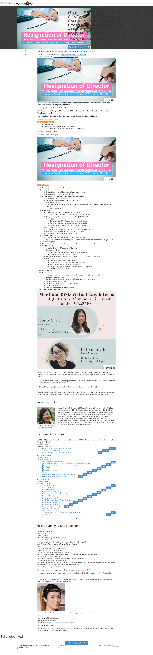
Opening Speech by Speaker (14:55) (56, 494)
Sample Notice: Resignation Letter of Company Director (61, 466)
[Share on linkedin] (25, 55)
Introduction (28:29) (50, 485)
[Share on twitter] (25, 53)
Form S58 (46, 468)
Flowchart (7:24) (49, 490)
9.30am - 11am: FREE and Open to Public (57, 448)
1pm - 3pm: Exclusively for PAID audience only (58, 452)
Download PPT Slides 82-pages (53, 462)
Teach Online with (104, 646)
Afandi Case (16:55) (50, 502)
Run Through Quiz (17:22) (52, 492)
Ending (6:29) (48, 514)
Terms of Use (62, 646)
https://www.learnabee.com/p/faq (66, 57)
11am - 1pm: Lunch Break (51, 450)
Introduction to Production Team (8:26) (56, 496)
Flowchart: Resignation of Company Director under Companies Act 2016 (67, 464)
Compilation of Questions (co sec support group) (59, 474)
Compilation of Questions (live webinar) (56, 476)
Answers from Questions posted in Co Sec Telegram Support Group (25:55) (51, 508)
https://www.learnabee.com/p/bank (73, 55)
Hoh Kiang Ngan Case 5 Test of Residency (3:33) (60, 500)
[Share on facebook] (25, 50)
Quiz (44, 472)
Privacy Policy (62, 648)
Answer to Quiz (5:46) (51, 498)
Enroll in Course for (80, 47)
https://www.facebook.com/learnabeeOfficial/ (59, 622)
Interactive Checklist (50, 470)
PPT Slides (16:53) (50, 488)
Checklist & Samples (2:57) (52, 504)
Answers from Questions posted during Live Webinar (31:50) (63, 512)
